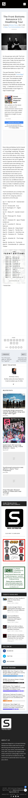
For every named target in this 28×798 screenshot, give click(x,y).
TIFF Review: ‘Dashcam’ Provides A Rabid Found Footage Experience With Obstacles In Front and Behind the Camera (14, 697)
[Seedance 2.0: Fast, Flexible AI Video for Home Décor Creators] (5, 599)
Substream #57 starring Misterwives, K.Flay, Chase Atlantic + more (13, 446)
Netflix (20, 639)
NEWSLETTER (5, 794)
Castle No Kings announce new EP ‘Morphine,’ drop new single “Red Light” (14, 411)
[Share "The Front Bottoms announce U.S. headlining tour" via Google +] (11, 340)
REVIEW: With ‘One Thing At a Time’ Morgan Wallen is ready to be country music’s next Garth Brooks (14, 672)
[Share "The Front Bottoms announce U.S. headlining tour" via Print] (17, 343)
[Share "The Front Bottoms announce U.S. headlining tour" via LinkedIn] (20, 340)
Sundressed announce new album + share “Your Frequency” (13, 468)
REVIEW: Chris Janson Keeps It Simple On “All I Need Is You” (13, 680)
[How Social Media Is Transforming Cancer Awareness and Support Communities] (5, 617)
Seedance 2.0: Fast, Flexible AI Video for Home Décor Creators (15, 599)
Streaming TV (10, 641)
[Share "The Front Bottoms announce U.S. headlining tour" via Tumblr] (14, 340)
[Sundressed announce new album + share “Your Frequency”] (14, 458)
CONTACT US (23, 794)
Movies (20, 631)
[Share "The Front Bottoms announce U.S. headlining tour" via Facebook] (5, 340)
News (6, 27)
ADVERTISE (12, 794)
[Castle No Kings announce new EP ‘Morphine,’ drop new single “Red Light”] (14, 401)
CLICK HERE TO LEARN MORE (12, 533)
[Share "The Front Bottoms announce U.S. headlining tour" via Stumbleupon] (11, 343)
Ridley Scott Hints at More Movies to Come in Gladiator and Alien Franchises (15, 627)
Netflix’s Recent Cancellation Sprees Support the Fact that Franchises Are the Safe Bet (16, 636)
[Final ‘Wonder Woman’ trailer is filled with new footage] (14, 481)
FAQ (17, 794)
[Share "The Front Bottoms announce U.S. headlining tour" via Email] (14, 343)
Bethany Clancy (13, 25)
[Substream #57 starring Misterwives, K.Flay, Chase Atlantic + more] (14, 430)
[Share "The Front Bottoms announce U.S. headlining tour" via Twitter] (8, 340)
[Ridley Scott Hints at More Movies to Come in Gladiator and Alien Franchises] (5, 627)
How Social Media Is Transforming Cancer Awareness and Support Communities (14, 618)
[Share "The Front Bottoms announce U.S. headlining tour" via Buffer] (23, 340)
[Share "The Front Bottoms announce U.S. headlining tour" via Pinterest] (17, 340)
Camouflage (19, 74)
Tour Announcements (14, 27)
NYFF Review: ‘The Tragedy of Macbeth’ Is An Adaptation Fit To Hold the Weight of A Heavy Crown (14, 687)
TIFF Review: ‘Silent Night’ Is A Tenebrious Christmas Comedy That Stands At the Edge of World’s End (13, 705)
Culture (16, 603)
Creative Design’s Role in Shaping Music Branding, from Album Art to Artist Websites (16, 608)
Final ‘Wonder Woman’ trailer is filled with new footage (12, 491)
